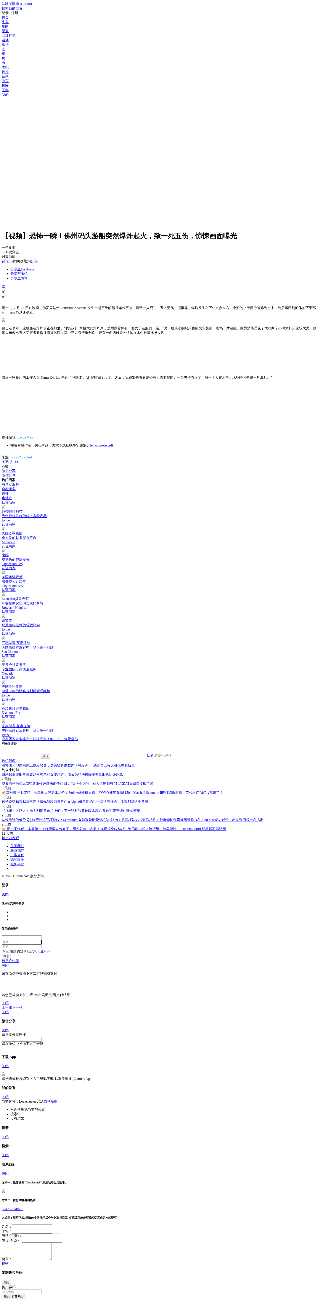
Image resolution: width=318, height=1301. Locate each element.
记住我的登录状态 (20, 951)
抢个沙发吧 (10, 838)
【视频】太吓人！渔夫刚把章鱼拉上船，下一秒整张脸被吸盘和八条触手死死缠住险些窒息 (71, 811)
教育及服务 (10, 484)
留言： (7, 1259)
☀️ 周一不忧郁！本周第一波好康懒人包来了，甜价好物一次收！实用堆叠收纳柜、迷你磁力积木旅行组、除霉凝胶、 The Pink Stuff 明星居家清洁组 (114, 829)
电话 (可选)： (12, 1235)
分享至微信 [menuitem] (19, 274)
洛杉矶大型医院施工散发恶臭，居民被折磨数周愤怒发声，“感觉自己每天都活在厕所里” (69, 765)
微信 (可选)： (12, 1240)
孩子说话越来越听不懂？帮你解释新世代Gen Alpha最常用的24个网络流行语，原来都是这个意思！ (77, 802)
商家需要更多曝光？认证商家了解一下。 (33, 739)
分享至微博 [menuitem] (19, 278)
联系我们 (17, 850)
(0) (7, 261)
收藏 (23, 261)
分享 (34, 261)
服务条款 (17, 864)
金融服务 (9, 489)
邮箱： (7, 1231)
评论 (5, 261)
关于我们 (17, 846)
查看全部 (71, 739)
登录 (149, 755)
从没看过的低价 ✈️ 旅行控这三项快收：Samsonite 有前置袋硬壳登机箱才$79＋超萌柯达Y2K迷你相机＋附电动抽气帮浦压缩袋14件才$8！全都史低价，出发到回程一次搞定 (132, 820)
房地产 (7, 498)
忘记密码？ (42, 951)
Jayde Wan (25, 437)
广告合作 (17, 855)
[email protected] (101, 445)
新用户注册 (10, 961)
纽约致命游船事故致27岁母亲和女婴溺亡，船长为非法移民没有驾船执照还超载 (62, 774)
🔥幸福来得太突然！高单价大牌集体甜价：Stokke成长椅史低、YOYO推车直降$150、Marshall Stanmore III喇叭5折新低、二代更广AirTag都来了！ (112, 792)
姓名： (7, 1226)
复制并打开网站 (13, 1296)
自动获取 (51, 1101)
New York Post (21, 457)
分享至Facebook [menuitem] (22, 269)
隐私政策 (17, 859)
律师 (5, 493)
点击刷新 (41, 995)
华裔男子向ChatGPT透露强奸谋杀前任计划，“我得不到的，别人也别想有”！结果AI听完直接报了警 (77, 783)
